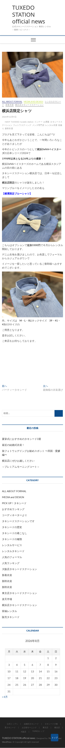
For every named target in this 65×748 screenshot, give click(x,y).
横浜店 (57, 728)
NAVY (7, 122)
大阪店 (23, 732)
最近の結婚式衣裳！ (13, 445)
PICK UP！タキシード (14, 503)
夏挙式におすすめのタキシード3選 (21, 439)
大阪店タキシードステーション (19, 569)
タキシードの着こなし (14, 533)
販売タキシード (11, 617)
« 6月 (5, 697)
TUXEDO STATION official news (28, 14)
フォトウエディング (22, 125)
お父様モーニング (29, 728)
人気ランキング (11, 563)
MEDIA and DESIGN (33, 102)
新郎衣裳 (9, 129)
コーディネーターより (14, 515)
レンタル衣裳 (51, 125)
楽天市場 (7, 599)
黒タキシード (10, 728)
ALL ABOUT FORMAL (12, 102)
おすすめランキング (13, 509)
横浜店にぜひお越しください (18, 461)
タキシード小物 (51, 724)
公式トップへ (12, 724)
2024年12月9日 (9, 117)
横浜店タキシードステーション (29, 105)
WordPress (6, 742)
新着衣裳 (10, 105)
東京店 (45, 728)
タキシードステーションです (18, 521)
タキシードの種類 (12, 539)
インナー (38, 122)
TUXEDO (15, 122)
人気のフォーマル (12, 557)
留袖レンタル (9, 611)
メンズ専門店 (38, 125)
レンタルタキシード (13, 551)
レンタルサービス (12, 545)
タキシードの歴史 (12, 527)
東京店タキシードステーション (19, 593)
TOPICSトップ (38, 731)
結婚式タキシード (31, 724)
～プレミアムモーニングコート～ (21, 467)
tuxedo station (27, 122)
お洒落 (46, 122)
